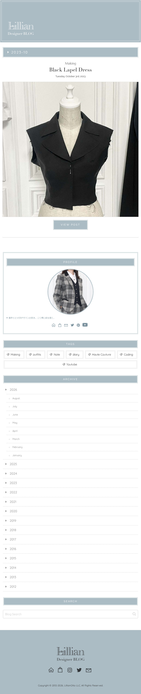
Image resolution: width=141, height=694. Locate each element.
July (13, 406)
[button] (134, 614)
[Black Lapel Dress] (70, 147)
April (13, 430)
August (14, 398)
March (14, 438)
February (15, 447)
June (13, 414)
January (15, 455)
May (13, 422)
